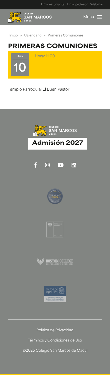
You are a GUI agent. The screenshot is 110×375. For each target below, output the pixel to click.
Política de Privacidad (55, 330)
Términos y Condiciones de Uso (55, 341)
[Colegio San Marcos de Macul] (30, 17)
